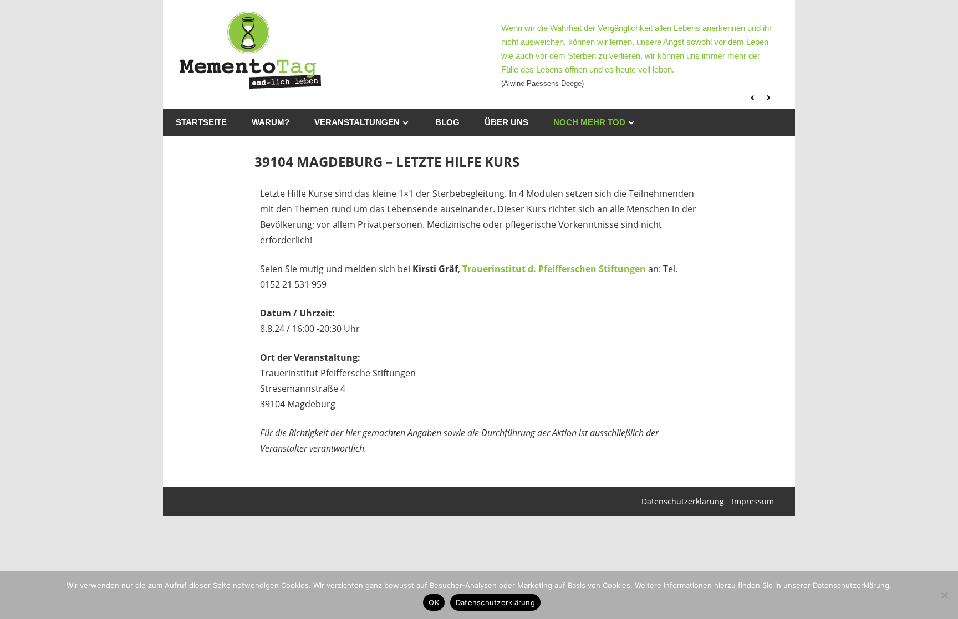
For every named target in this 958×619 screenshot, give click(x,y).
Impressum (753, 501)
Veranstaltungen (357, 122)
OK (434, 602)
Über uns (506, 122)
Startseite (201, 122)
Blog (447, 122)
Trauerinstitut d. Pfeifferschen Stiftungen (554, 269)
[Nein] (944, 595)
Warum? (270, 122)
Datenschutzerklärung (682, 501)
